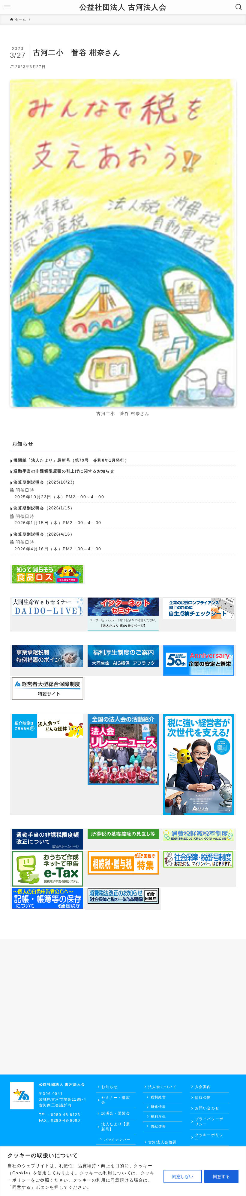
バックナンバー (117, 1139)
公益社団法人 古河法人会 (123, 7)
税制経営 (158, 1097)
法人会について (162, 1087)
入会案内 (203, 1087)
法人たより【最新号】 (115, 1126)
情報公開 (203, 1098)
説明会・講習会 (115, 1113)
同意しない (182, 1176)
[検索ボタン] (239, 7)
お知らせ (109, 1087)
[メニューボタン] (7, 7)
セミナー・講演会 (115, 1100)
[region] (123, 1171)
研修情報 (158, 1106)
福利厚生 (158, 1116)
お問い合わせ (207, 1108)
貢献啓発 (158, 1126)
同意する (221, 1176)
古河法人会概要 (162, 1142)
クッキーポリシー (209, 1137)
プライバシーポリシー (209, 1121)
